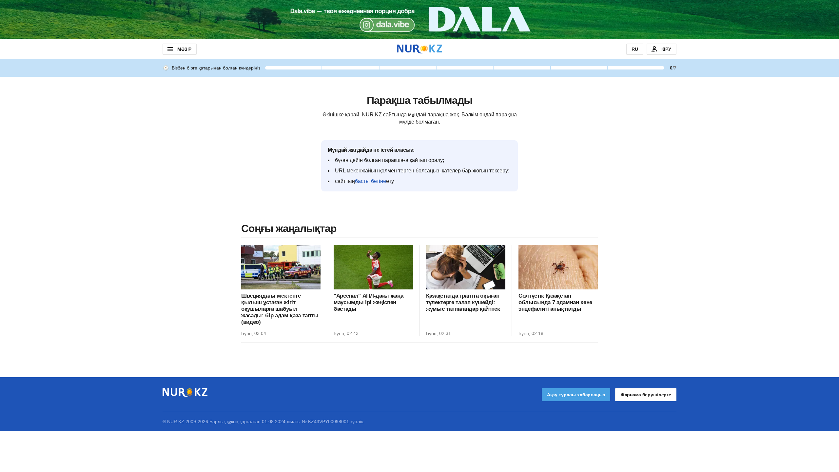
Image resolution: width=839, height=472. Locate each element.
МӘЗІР (184, 49)
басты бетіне (370, 181)
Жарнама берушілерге (645, 394)
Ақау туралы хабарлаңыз (576, 394)
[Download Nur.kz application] (419, 19)
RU (635, 49)
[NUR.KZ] (419, 49)
